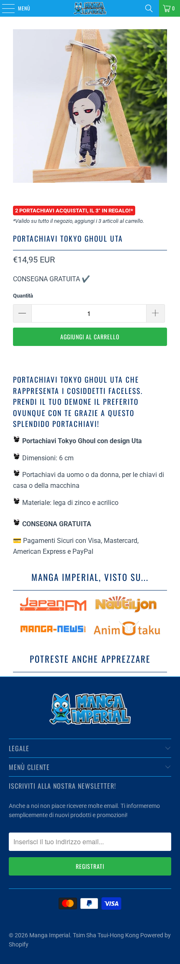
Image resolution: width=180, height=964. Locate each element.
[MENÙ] (4, 8)
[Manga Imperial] (90, 8)
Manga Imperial (49, 935)
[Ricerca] (149, 8)
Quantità (23, 296)
